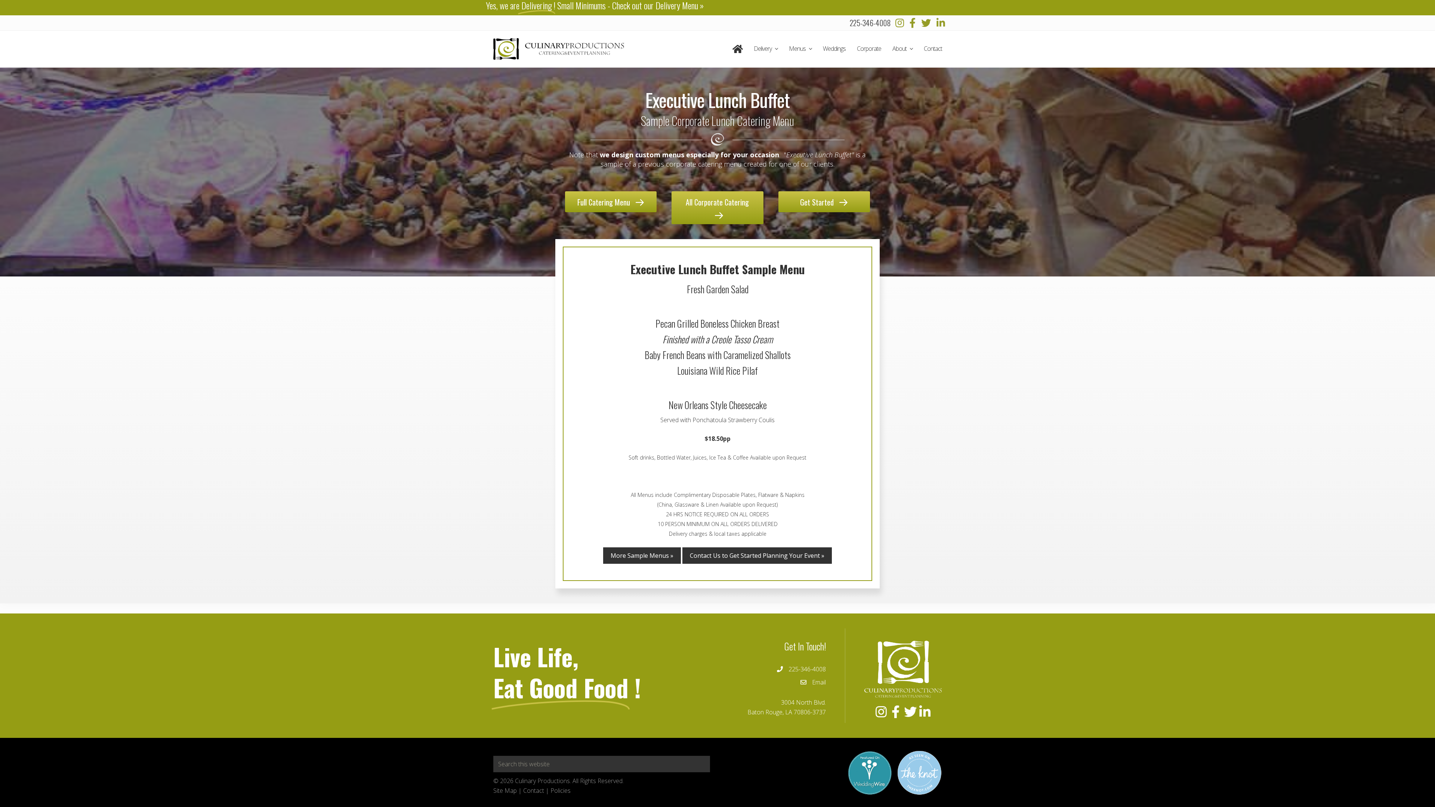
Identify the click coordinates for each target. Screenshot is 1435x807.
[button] (611, 201)
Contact (533, 790)
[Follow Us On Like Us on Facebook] (913, 23)
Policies (560, 790)
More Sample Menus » (642, 555)
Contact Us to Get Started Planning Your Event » (757, 555)
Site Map (505, 790)
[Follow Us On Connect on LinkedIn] (940, 23)
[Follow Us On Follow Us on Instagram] (899, 23)
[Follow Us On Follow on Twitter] (926, 23)
